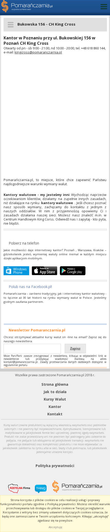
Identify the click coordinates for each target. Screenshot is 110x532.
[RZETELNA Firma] (17, 485)
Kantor (55, 406)
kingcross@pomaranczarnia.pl (38, 52)
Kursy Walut (55, 399)
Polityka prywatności (55, 465)
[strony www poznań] (39, 485)
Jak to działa (55, 391)
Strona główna (54, 384)
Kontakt (54, 414)
